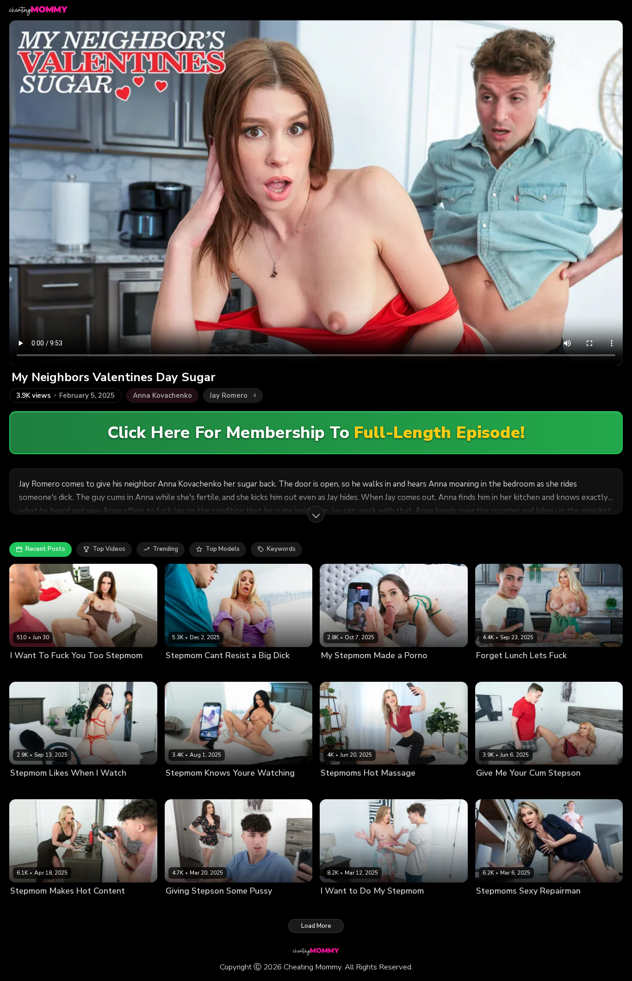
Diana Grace (339, 788)
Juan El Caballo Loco (550, 788)
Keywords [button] (281, 549)
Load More (316, 926)
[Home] (38, 10)
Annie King (336, 906)
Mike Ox (60, 670)
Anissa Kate (183, 788)
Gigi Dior (488, 906)
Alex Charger (234, 670)
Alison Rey (181, 906)
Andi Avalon (28, 906)
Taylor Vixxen (496, 788)
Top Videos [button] (109, 549)
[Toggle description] (316, 514)
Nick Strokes (65, 788)
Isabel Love (26, 788)
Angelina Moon (343, 670)
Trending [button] (165, 549)
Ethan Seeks (68, 906)
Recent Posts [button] (45, 549)
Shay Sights (27, 670)
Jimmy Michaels (526, 906)
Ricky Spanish (380, 788)
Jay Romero (385, 670)
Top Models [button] (222, 549)
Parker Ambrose (379, 906)
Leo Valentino (550, 670)
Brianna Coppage (501, 670)
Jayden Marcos (225, 788)
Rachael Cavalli (188, 670)
